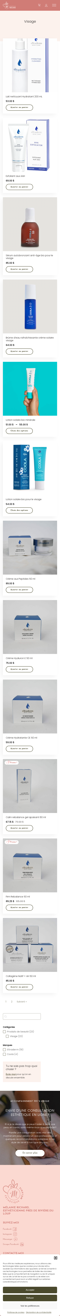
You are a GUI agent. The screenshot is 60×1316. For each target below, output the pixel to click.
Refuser (30, 1298)
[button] (55, 1257)
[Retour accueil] (13, 1191)
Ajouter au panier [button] (19, 107)
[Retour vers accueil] (9, 5)
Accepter (30, 1290)
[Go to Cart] (39, 5)
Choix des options (19, 431)
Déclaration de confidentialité (38, 1312)
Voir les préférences (30, 1306)
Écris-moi (11, 1074)
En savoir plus (30, 1153)
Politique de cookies (15, 1312)
